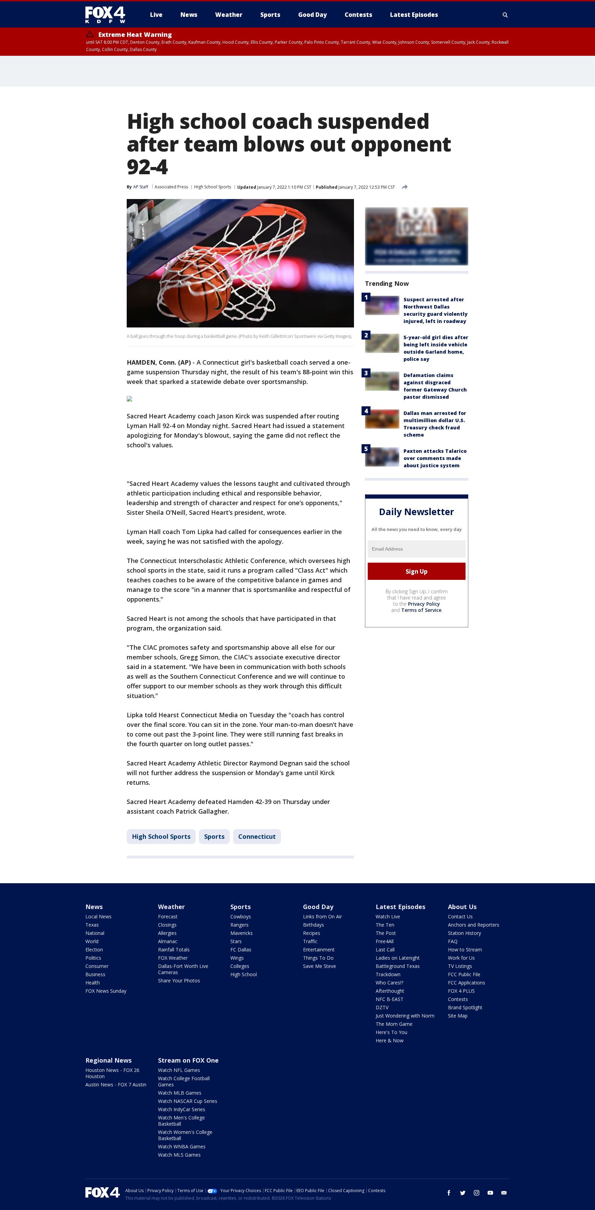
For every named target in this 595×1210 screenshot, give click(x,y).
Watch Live (388, 916)
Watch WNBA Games (182, 1146)
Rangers (239, 924)
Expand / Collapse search (505, 15)
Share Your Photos (179, 980)
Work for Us (461, 958)
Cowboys (240, 916)
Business (95, 974)
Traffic (310, 941)
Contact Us (460, 916)
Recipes (311, 933)
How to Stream (465, 949)
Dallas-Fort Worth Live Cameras (183, 969)
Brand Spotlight (465, 1007)
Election (94, 949)
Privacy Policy (424, 604)
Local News (98, 916)
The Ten (385, 924)
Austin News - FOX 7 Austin (115, 1084)
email (504, 1192)
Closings (167, 924)
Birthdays (313, 924)
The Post (386, 933)
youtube (490, 1192)
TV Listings (460, 966)
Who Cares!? (389, 982)
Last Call (385, 949)
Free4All (385, 941)
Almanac (167, 941)
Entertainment (319, 949)
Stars (236, 941)
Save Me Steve (319, 966)
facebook (449, 1192)
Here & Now (390, 1040)
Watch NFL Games (179, 1070)
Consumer (96, 966)
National (94, 933)
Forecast (168, 916)
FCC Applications (466, 982)
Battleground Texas (398, 966)
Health (92, 982)
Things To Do (318, 958)
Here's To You (391, 1032)
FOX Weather (173, 958)
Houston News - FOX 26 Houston (112, 1073)
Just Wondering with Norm (405, 1015)
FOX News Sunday (105, 991)
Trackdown (388, 974)
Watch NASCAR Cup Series (187, 1101)
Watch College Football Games (184, 1081)
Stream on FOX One (188, 1060)
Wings (237, 958)
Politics (93, 958)
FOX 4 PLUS (461, 991)
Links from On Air (322, 916)
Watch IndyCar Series (181, 1109)
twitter (462, 1192)
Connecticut (257, 836)
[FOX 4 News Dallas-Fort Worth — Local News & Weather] (108, 15)
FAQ (453, 941)
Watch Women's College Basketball (185, 1135)
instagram (476, 1192)
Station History (464, 933)
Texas (92, 924)
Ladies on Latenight (398, 958)
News (94, 907)
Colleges (239, 966)
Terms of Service (421, 610)
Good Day (318, 907)
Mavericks (241, 933)
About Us (462, 907)
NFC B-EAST (390, 999)
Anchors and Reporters (473, 924)
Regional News (108, 1060)
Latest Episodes (400, 907)
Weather (171, 907)
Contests (458, 999)
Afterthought (390, 991)
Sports (214, 836)
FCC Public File (464, 974)
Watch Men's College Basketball (181, 1120)
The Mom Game (394, 1024)
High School (243, 974)
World (91, 941)
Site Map (458, 1015)
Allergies (167, 933)
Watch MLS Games (179, 1154)
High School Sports (212, 187)
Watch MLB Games (179, 1092)
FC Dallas (240, 949)
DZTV (382, 1007)
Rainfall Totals (174, 949)
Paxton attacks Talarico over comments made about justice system (435, 458)
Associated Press (171, 187)
